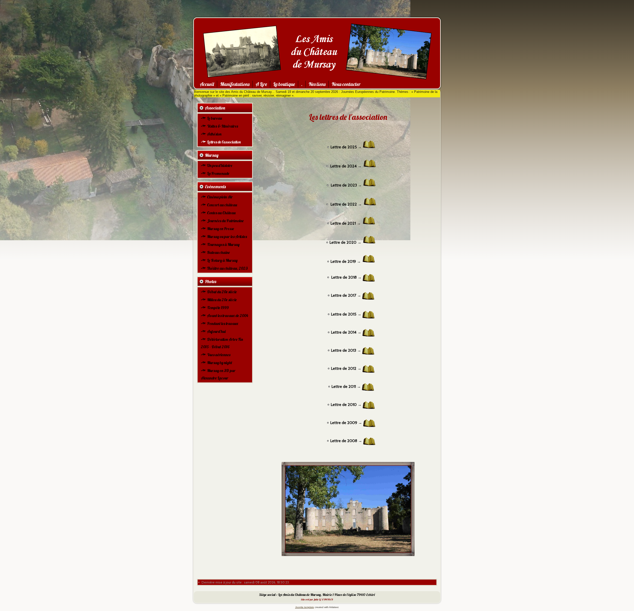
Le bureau (214, 118)
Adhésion (214, 134)
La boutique (284, 84)
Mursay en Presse (220, 228)
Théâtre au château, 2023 (227, 268)
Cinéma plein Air (220, 196)
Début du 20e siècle (222, 291)
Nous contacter (346, 84)
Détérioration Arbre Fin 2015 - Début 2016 (222, 343)
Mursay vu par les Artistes (227, 236)
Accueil (207, 84)
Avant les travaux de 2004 (227, 315)
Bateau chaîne (218, 252)
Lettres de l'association (224, 141)
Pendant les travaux (222, 323)
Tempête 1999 (218, 307)
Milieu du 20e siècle (222, 299)
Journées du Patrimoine (225, 220)
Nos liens (317, 84)
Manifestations (234, 84)
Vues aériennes (218, 354)
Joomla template (304, 607)
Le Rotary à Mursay (222, 260)
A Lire (261, 84)
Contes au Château (221, 212)
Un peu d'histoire (219, 165)
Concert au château (222, 204)
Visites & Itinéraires (222, 126)
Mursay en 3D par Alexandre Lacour (218, 374)
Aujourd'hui (216, 331)
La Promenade (218, 173)
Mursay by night (219, 362)
